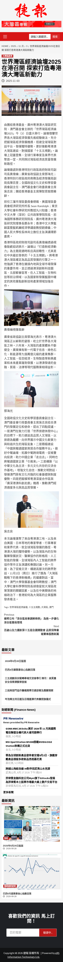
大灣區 (44, 607)
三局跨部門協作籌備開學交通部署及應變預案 (29, 690)
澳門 (51, 607)
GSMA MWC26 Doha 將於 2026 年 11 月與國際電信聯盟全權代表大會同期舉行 (31, 730)
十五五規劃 (34, 607)
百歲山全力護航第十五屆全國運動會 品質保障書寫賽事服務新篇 (31, 630)
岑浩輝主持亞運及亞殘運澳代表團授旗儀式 (28, 699)
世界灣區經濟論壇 (19, 607)
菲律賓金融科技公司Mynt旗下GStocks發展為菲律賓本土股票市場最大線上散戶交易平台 (31, 780)
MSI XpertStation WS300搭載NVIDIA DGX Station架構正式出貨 (29, 743)
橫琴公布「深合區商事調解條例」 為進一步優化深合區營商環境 (31, 618)
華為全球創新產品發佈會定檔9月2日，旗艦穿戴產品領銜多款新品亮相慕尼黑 (31, 757)
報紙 (6, 838)
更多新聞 (8, 792)
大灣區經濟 (7, 56)
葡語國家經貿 (10, 886)
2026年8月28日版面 (15, 661)
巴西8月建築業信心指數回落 (20, 669)
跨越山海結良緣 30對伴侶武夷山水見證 (28, 768)
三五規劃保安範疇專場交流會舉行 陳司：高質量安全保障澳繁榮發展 (30, 680)
